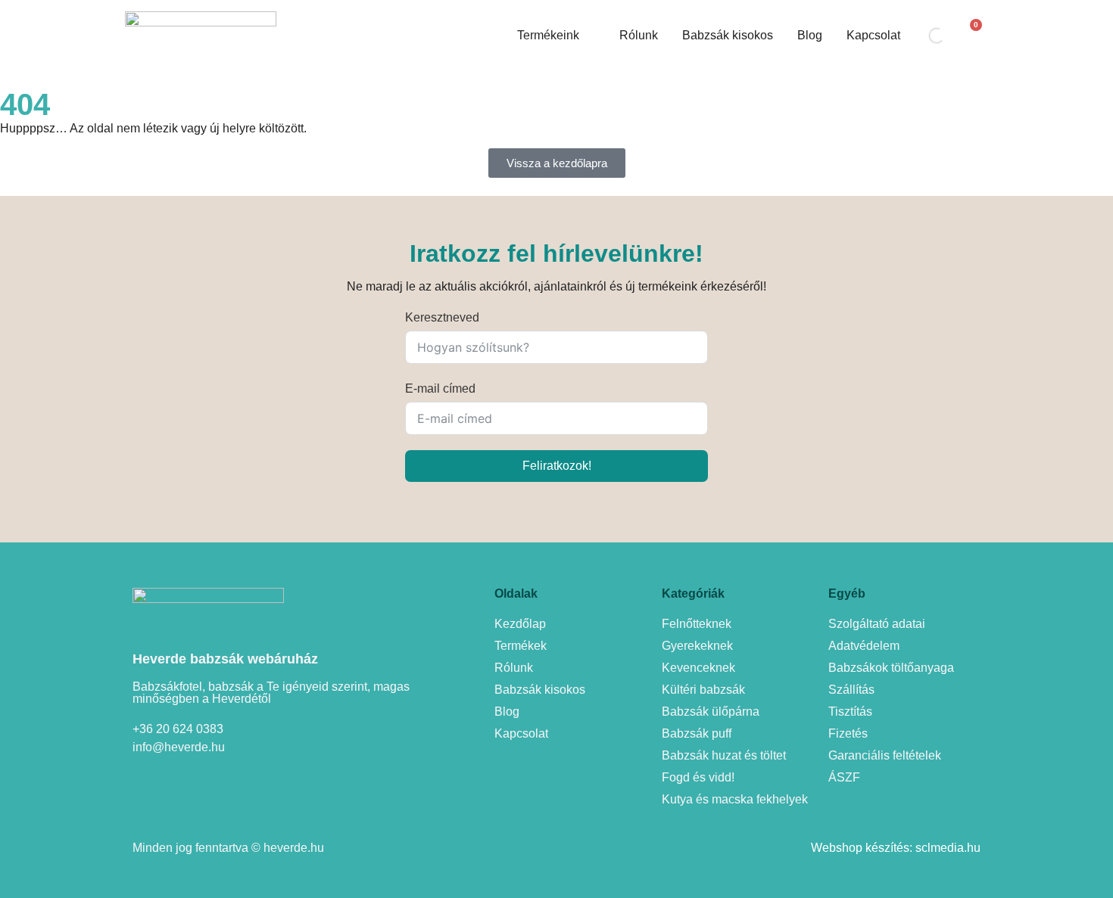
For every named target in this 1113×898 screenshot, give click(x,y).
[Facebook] (145, 785)
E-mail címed (440, 388)
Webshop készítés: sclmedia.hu (895, 847)
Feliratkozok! (556, 465)
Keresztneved (442, 317)
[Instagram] (187, 785)
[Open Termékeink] (589, 35)
